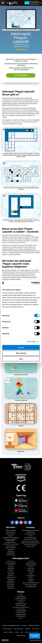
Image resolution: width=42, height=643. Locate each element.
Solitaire (11, 570)
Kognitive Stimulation (20, 603)
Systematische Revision (30, 544)
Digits (30, 577)
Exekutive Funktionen (10, 547)
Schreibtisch (11, 581)
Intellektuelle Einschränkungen (10, 544)
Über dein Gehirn (11, 532)
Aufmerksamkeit (10, 555)
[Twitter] (17, 522)
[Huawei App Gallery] (21, 510)
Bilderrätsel (11, 579)
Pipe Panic (10, 566)
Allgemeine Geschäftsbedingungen (10, 625)
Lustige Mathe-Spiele (20, 611)
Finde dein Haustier (31, 563)
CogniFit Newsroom (18, 628)
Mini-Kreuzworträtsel (10, 563)
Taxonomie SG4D (30, 546)
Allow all (21, 347)
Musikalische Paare (31, 565)
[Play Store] (21, 505)
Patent (20, 594)
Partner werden (35, 628)
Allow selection (21, 353)
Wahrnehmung (10, 553)
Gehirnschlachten (20, 616)
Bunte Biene (31, 579)
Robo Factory (10, 572)
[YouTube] (21, 522)
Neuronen (10, 535)
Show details (31, 341)
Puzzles (31, 574)
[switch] (37, 321)
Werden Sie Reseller (8, 632)
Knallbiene (31, 581)
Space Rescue (10, 583)
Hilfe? (36, 636)
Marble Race (11, 586)
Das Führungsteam (7, 628)
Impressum (24, 625)
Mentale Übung (21, 609)
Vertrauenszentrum (21, 635)
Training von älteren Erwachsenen (30, 541)
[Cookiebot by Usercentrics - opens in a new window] (31, 283)
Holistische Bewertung (30, 537)
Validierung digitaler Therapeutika (30, 530)
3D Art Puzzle (31, 568)
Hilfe (22, 632)
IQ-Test (21, 618)
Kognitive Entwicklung (20, 598)
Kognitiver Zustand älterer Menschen (30, 543)
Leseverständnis (21, 612)
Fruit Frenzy (11, 565)
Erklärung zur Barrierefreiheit (32, 632)
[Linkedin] (30, 522)
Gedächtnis (11, 551)
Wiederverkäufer (21, 596)
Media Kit (27, 628)
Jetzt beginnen (20, 75)
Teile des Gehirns (10, 534)
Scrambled (31, 561)
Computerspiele (30, 532)
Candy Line (31, 572)
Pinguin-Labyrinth (30, 575)
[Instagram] (25, 522)
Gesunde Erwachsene (30, 534)
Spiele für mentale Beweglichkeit (30, 583)
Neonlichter (11, 575)
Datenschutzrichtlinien (34, 625)
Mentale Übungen (20, 605)
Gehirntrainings (21, 600)
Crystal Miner (10, 568)
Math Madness (11, 584)
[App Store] (21, 500)
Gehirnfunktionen (10, 546)
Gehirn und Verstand (11, 530)
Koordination (11, 549)
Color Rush (31, 566)
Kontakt (17, 632)
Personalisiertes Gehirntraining (21, 607)
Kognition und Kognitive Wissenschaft (11, 540)
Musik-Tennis (10, 588)
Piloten (30, 535)
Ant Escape (11, 574)
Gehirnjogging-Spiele (31, 586)
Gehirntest (20, 602)
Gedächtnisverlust (10, 542)
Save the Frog (30, 570)
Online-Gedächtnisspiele (31, 584)
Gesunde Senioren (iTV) (30, 539)
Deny (21, 359)
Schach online (10, 561)
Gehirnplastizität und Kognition (11, 537)
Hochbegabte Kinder (21, 614)
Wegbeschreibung (10, 577)
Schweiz (6, 640)
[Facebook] (12, 522)
